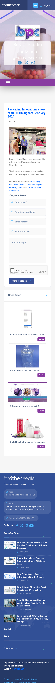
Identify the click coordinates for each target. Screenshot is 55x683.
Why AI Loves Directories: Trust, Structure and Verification (31, 588)
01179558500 (29, 58)
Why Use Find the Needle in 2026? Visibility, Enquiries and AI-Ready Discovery (32, 545)
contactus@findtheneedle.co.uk (20, 495)
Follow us (8, 648)
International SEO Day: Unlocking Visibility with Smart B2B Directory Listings (32, 619)
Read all (8, 629)
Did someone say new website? (24, 406)
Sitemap (34, 679)
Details (41, 339)
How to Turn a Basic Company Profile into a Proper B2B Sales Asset (31, 561)
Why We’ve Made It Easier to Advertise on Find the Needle (30, 575)
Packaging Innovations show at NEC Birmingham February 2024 (25, 184)
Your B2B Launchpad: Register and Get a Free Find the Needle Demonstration (31, 603)
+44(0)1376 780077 (25, 518)
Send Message (19, 281)
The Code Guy (17, 669)
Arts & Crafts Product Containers (25, 370)
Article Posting (22, 679)
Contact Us (8, 679)
